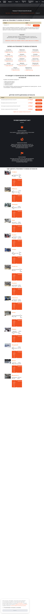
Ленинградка (35, 49)
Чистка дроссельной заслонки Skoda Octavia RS (10, 106)
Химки (8, 54)
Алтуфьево (8, 49)
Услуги (16, 1)
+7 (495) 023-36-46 (22, 65)
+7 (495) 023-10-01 (9, 61)
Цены (37, 1)
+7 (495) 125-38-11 (35, 61)
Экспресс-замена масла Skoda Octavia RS (9, 109)
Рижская (15, 67)
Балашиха (22, 54)
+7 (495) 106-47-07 (22, 61)
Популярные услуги (30, 2)
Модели (10, 1)
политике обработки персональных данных (18, 605)
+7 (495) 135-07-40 (9, 52)
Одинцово (22, 63)
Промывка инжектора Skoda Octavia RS (9, 102)
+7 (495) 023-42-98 (15, 70)
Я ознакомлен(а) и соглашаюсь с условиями (12, 607)
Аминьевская (35, 58)
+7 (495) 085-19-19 (35, 65)
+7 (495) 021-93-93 (22, 56)
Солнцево (35, 54)
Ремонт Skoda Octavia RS (15, 13)
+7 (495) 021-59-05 (22, 52)
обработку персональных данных (21, 604)
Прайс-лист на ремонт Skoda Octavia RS (22, 111)
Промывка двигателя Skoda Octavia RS (8, 99)
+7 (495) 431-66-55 (35, 52)
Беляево (9, 63)
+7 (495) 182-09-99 (9, 56)
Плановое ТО (24, 2)
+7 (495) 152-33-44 (35, 56)
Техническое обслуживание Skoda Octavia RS (27, 13)
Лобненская (22, 49)
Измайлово (22, 58)
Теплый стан (8, 58)
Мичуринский (35, 63)
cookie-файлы (20, 603)
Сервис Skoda (4, 2)
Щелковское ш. (28, 67)
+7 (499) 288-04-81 (9, 65)
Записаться (36, 25)
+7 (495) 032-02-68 (29, 70)
